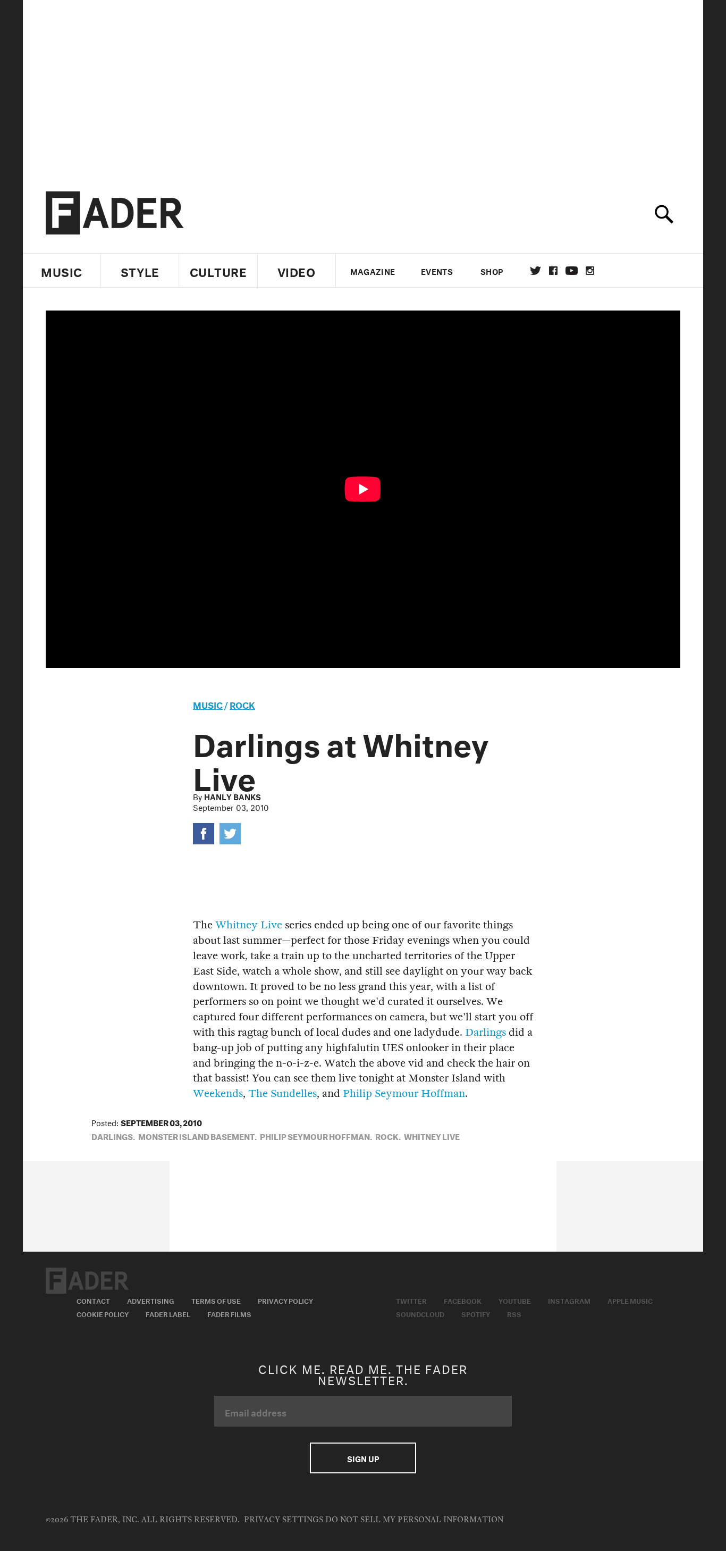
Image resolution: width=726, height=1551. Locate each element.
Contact (93, 1300)
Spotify (475, 1313)
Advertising (150, 1300)
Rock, (388, 1135)
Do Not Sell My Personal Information (414, 1519)
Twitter (535, 270)
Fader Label (168, 1313)
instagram (590, 270)
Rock (242, 704)
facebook (553, 270)
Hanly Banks (232, 796)
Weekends (218, 1093)
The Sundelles (282, 1093)
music (208, 704)
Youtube (515, 1300)
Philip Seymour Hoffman (404, 1093)
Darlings (485, 1032)
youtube (571, 270)
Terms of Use (216, 1300)
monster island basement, (197, 1135)
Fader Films (229, 1313)
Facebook (463, 1300)
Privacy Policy (285, 1300)
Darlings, (113, 1135)
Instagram (569, 1300)
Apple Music (630, 1300)
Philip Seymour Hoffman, (316, 1135)
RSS (514, 1313)
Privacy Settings (283, 1519)
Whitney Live (248, 925)
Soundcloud (420, 1313)
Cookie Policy (103, 1313)
